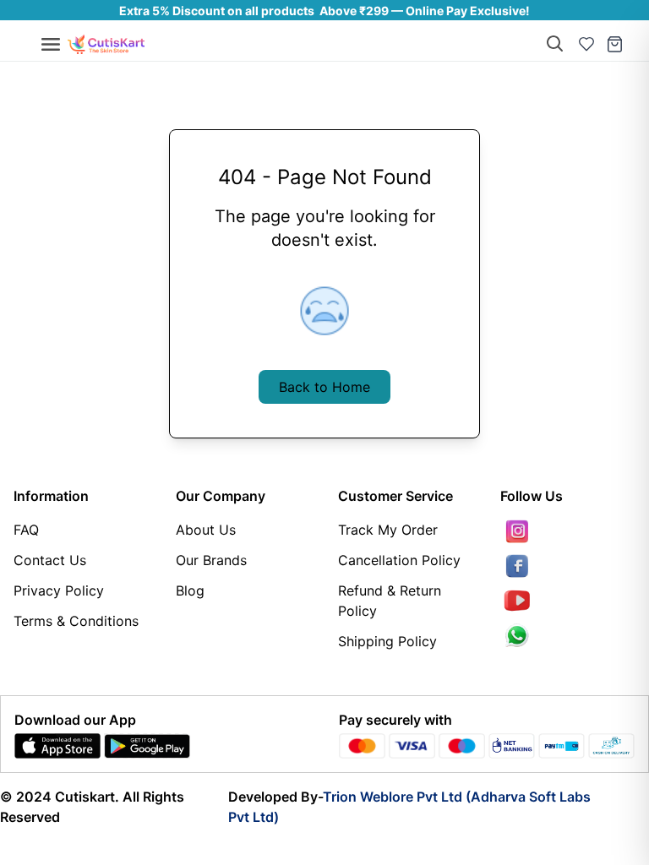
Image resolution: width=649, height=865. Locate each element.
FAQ (26, 529)
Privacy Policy (59, 590)
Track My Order (388, 529)
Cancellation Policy (399, 560)
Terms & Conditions (76, 620)
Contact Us (50, 560)
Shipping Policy (387, 641)
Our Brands (211, 560)
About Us (206, 529)
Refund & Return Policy (389, 600)
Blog (190, 590)
